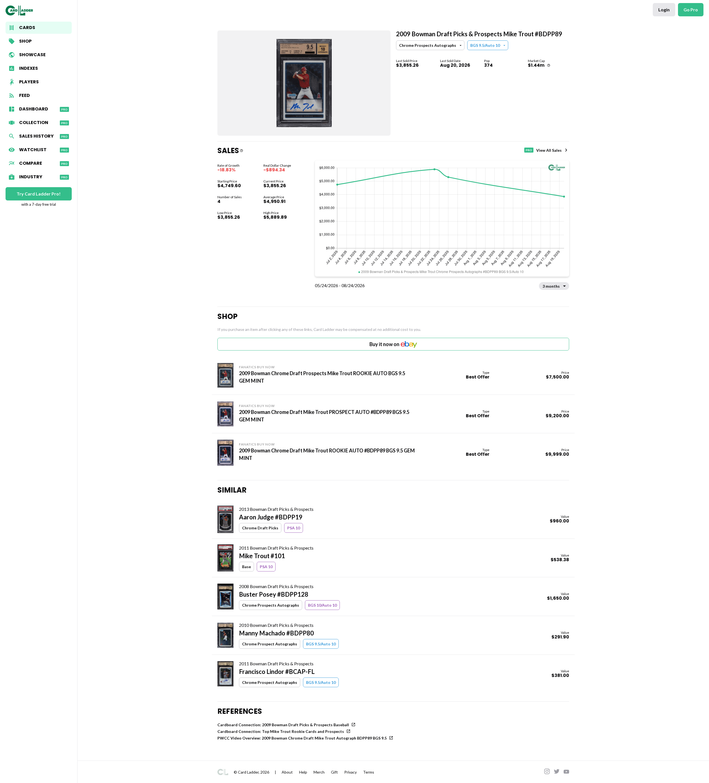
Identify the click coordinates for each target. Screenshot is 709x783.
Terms (368, 772)
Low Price (224, 213)
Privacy (350, 772)
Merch (319, 772)
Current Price (273, 181)
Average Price (273, 197)
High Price (271, 213)
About (287, 772)
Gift (334, 772)
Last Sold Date (450, 61)
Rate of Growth (228, 165)
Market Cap (536, 61)
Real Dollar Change (277, 165)
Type (485, 372)
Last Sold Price (406, 61)
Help (303, 772)
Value (565, 516)
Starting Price (227, 181)
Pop (487, 61)
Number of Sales (229, 197)
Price (565, 372)
